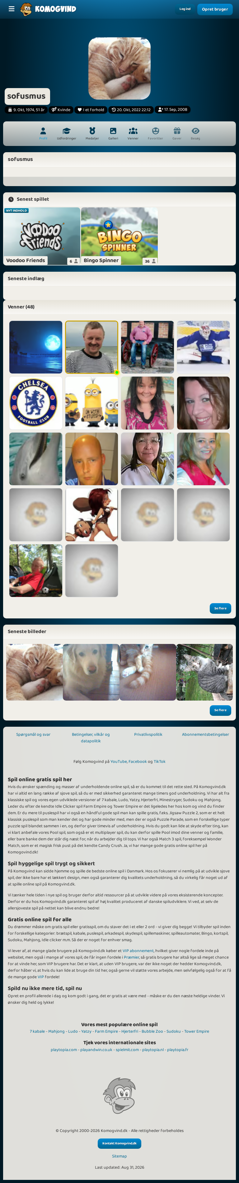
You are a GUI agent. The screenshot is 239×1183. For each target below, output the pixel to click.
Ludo (73, 1031)
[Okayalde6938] (148, 459)
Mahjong (56, 1031)
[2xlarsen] (148, 515)
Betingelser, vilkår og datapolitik (91, 737)
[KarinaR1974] (148, 403)
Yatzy (86, 1031)
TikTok (160, 761)
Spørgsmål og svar (33, 734)
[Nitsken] (204, 459)
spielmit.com (127, 1049)
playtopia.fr (177, 1049)
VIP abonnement (138, 950)
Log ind (185, 9)
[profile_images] (34, 672)
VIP (41, 977)
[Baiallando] (92, 571)
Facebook (138, 761)
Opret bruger (215, 9)
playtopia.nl (153, 1049)
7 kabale (37, 1031)
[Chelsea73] (36, 403)
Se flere (220, 608)
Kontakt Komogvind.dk (119, 1143)
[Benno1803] (204, 515)
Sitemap (119, 1156)
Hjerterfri (129, 1031)
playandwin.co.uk (96, 1049)
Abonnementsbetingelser (205, 734)
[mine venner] (91, 672)
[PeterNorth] (148, 347)
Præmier (131, 957)
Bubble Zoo (152, 1031)
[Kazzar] (204, 347)
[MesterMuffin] (36, 515)
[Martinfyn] (92, 403)
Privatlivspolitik (148, 734)
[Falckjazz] (36, 571)
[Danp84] (92, 459)
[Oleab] (92, 347)
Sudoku (173, 1031)
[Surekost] (204, 403)
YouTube (118, 761)
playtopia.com (64, 1049)
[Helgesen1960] (36, 459)
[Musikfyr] (92, 515)
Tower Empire (196, 1031)
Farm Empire (106, 1031)
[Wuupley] (36, 347)
